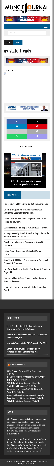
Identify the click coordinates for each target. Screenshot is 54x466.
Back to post (26, 146)
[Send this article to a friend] (17, 131)
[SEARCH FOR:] (27, 32)
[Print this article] (37, 131)
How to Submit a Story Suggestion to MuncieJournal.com (26, 203)
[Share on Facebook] (17, 121)
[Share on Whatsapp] (17, 136)
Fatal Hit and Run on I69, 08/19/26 (21, 386)
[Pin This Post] (37, 126)
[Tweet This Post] (37, 121)
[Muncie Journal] (27, 7)
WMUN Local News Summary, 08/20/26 (23, 383)
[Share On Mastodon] (37, 136)
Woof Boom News (17, 364)
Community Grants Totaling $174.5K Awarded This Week (25, 227)
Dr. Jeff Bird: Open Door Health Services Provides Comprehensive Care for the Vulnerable (23, 211)
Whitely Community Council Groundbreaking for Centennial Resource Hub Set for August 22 (26, 235)
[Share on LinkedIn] (17, 126)
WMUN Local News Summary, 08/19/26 (23, 401)
